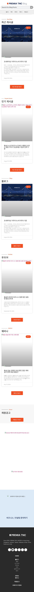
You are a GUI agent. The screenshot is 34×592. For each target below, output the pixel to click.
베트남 (17, 565)
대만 (17, 567)
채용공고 (26, 11)
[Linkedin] (25, 549)
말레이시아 (17, 569)
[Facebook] (9, 549)
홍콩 (17, 561)
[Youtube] (16, 549)
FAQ (11, 11)
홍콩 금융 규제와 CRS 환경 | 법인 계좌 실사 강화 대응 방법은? (16, 371)
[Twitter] (19, 549)
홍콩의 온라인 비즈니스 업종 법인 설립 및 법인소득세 (16, 298)
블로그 (7, 11)
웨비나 (20, 11)
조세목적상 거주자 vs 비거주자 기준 (15, 61)
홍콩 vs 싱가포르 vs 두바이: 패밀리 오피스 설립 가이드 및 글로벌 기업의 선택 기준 (17, 147)
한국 (17, 570)
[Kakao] (12, 549)
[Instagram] (22, 549)
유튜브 (15, 11)
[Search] (31, 7)
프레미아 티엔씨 (17, 585)
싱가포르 (17, 563)
